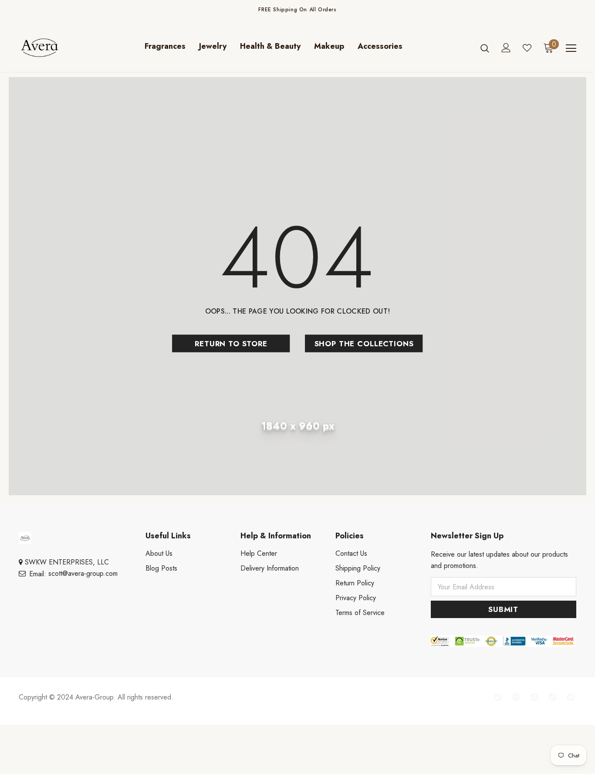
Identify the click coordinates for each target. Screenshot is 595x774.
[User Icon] (506, 48)
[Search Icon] (484, 48)
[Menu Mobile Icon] (571, 48)
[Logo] (49, 47)
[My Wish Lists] (527, 48)
